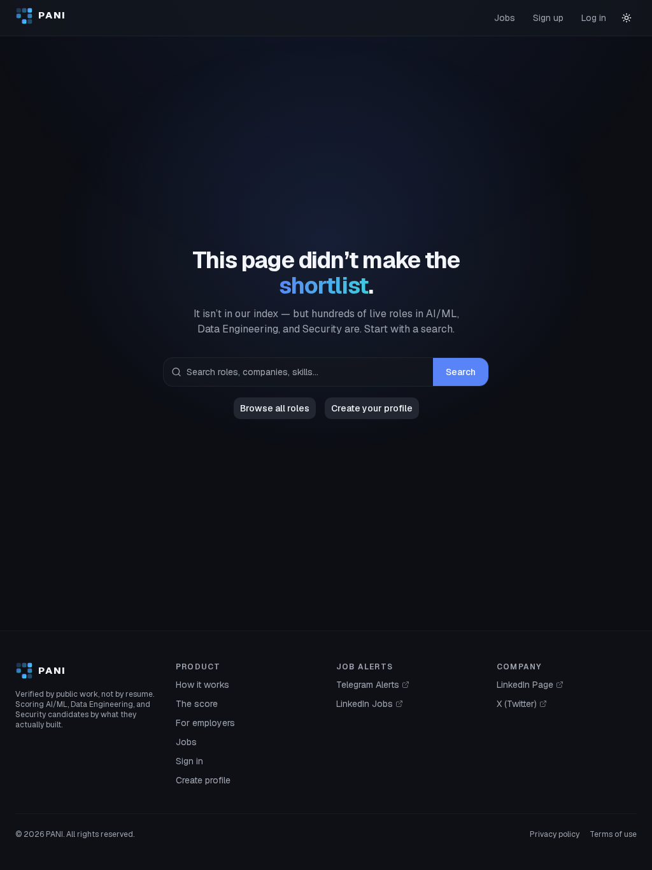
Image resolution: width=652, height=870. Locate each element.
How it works (202, 684)
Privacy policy (554, 834)
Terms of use (613, 834)
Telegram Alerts (367, 684)
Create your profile (372, 408)
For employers (205, 723)
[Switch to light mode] (626, 18)
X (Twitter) (517, 704)
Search (461, 372)
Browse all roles (274, 408)
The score (197, 704)
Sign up (548, 18)
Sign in (189, 761)
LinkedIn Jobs (364, 704)
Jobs (504, 18)
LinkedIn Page (525, 684)
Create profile (203, 780)
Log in (593, 18)
